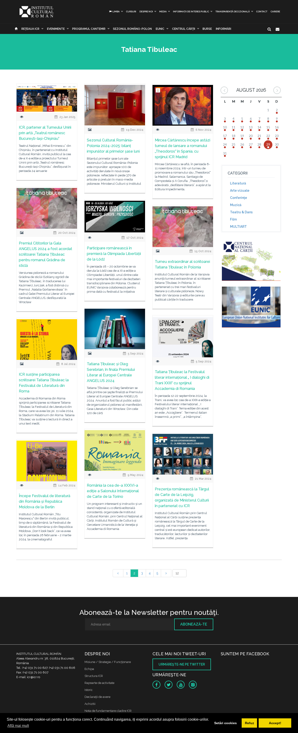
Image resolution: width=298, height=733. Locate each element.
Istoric (89, 690)
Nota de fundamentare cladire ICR (108, 711)
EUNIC (160, 28)
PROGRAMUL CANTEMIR (88, 28)
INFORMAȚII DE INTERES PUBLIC (191, 11)
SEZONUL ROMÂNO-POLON (132, 28)
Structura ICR (94, 676)
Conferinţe (238, 198)
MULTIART (238, 226)
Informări (223, 28)
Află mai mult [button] (18, 726)
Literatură (238, 183)
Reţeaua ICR (30, 28)
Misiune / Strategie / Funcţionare (108, 662)
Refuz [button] (249, 723)
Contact (261, 11)
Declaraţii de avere (97, 697)
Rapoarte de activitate (99, 683)
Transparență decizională (232, 11)
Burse (207, 28)
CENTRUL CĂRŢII (183, 28)
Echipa (89, 669)
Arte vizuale (239, 190)
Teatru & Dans (241, 212)
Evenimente (56, 28)
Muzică (235, 205)
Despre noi (146, 11)
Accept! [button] (275, 723)
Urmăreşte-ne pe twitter (182, 664)
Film (233, 219)
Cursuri (131, 11)
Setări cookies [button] (225, 723)
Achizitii (90, 704)
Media (163, 11)
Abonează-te (193, 624)
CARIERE (275, 11)
